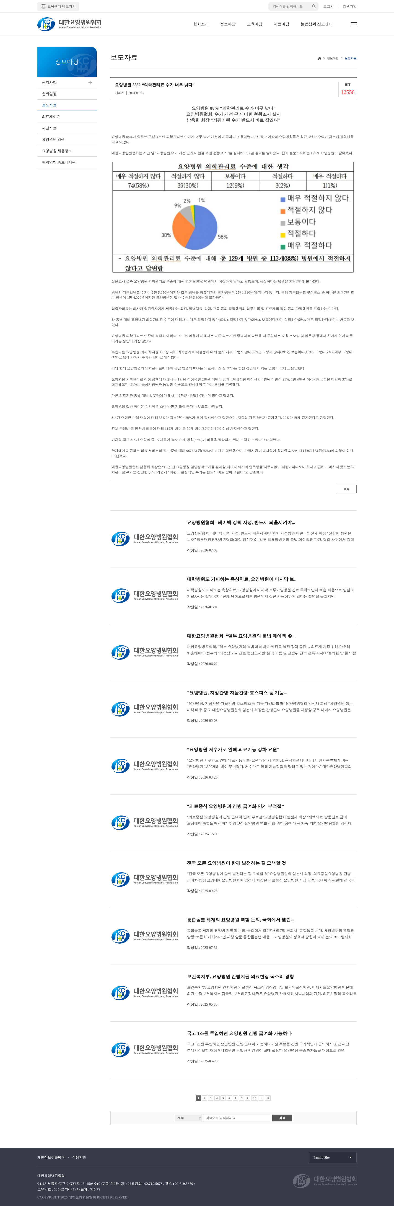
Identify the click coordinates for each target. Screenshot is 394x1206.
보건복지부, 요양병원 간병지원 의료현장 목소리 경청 (240, 976)
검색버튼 (314, 6)
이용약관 (79, 1157)
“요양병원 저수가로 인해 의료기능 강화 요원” (233, 749)
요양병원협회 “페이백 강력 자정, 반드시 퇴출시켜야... (241, 522)
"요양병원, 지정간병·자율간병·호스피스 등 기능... (237, 692)
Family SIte (322, 1157)
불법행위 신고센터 (317, 24)
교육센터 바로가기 (61, 6)
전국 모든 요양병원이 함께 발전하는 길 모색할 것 (236, 862)
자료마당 (281, 24)
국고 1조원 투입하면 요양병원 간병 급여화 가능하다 (239, 1033)
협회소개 (201, 24)
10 (254, 1098)
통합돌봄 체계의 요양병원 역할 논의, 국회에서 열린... (240, 919)
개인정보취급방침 (51, 1157)
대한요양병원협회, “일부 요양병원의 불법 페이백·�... (241, 635)
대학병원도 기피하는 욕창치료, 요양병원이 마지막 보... (242, 579)
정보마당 (228, 24)
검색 (282, 1118)
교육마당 (254, 24)
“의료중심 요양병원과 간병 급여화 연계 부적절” (235, 806)
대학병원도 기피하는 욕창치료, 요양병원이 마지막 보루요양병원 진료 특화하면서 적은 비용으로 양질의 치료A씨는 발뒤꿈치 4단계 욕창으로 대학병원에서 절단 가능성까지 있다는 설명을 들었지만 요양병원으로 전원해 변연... (270, 594)
